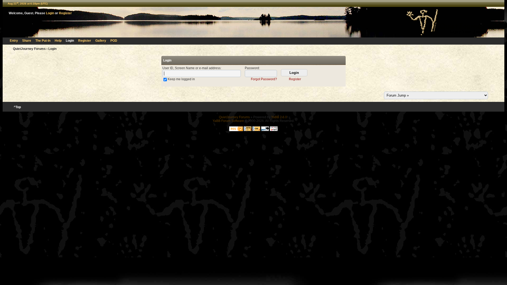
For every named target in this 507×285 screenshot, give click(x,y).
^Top (17, 107)
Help (58, 40)
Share (26, 40)
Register (65, 13)
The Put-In (42, 40)
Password (252, 68)
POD (113, 40)
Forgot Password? (264, 79)
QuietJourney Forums (29, 49)
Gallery (100, 40)
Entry (14, 40)
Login (50, 13)
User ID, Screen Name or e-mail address (191, 68)
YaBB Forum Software (228, 121)
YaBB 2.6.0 (279, 117)
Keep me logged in (181, 79)
